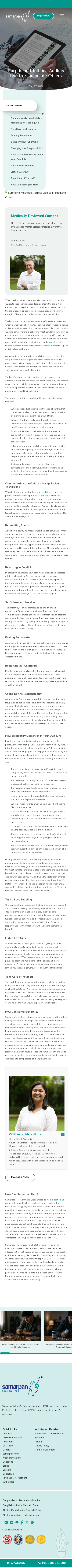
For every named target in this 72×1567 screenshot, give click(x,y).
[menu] (62, 15)
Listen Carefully (19, 172)
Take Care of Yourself (22, 178)
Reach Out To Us (20, 1177)
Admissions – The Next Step (49, 1433)
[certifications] (7, 1539)
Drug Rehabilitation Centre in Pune (20, 1505)
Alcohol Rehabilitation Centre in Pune (22, 1510)
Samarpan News (11, 1453)
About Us (7, 1433)
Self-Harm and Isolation (24, 129)
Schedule (39, 1437)
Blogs (6, 1465)
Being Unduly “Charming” (25, 141)
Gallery (6, 1449)
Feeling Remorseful (21, 135)
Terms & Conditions (45, 1449)
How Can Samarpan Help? (25, 184)
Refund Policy (42, 1445)
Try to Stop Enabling (22, 165)
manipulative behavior (27, 741)
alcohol (51, 342)
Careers (7, 1469)
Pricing (38, 1441)
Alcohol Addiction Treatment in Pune (21, 1515)
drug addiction (44, 492)
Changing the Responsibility (27, 148)
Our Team (8, 1445)
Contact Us (8, 1474)
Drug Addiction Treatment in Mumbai (21, 1500)
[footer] (7, 1522)
